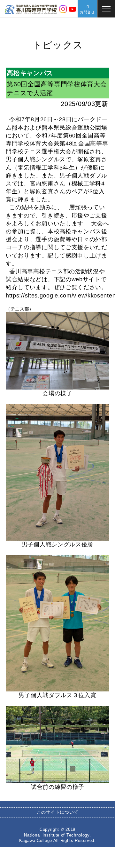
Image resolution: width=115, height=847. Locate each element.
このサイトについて (57, 812)
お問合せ (87, 12)
